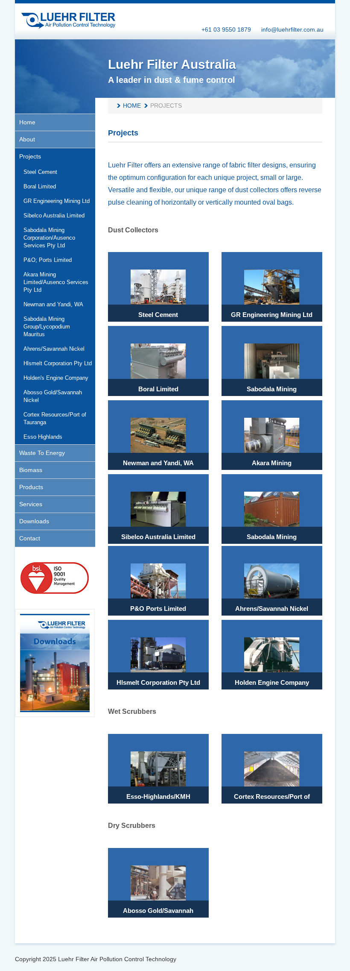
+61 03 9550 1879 (226, 29)
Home (132, 105)
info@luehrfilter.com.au (292, 29)
